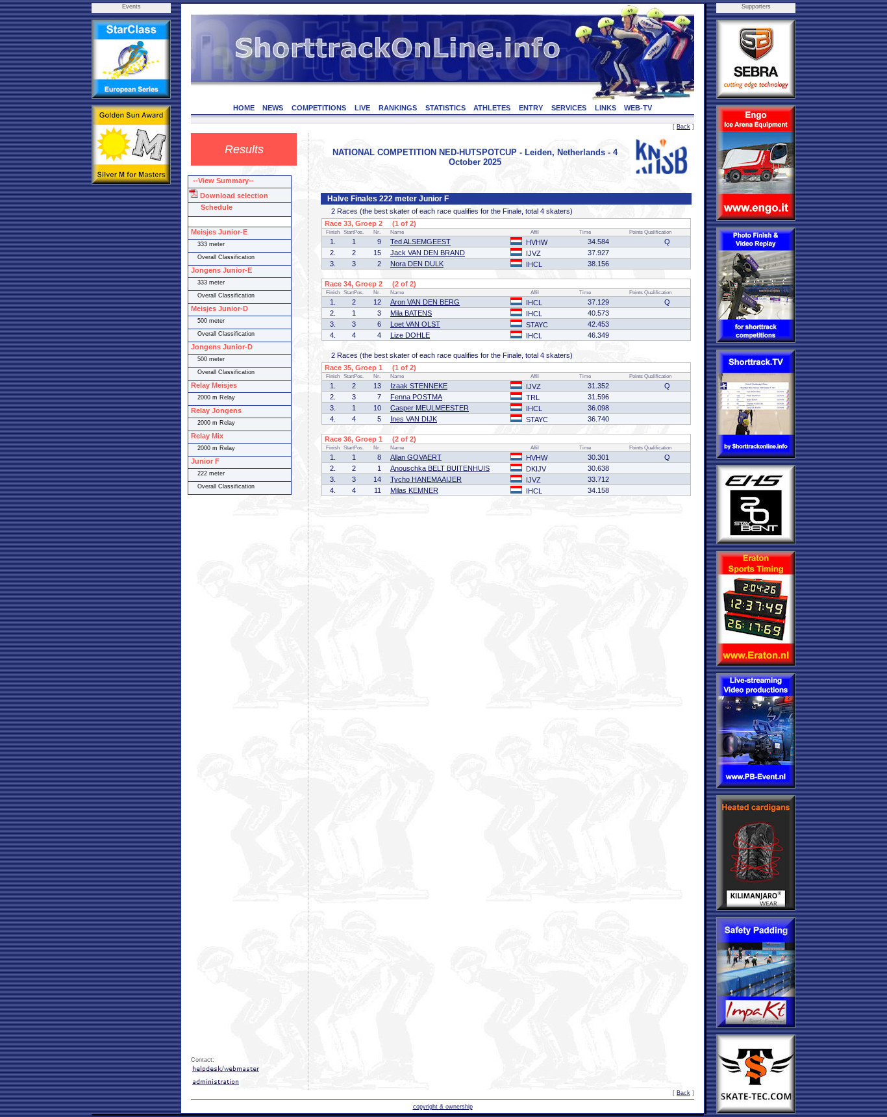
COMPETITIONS (319, 108)
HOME (244, 108)
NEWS (272, 108)
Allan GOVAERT (416, 457)
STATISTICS (445, 108)
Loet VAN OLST (415, 324)
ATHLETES (491, 108)
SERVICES (568, 108)
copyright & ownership (443, 1106)
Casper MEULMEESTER (429, 408)
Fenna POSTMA (416, 397)
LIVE (362, 108)
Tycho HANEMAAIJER (426, 479)
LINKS (605, 108)
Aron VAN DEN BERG (425, 302)
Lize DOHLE (410, 335)
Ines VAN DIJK (413, 419)
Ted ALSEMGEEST (420, 241)
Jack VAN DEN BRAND (427, 253)
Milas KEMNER (414, 490)
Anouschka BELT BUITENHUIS (440, 468)
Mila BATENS (411, 313)
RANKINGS (398, 108)
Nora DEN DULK (416, 264)
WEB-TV (638, 108)
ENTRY (531, 108)
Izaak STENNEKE (418, 386)
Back (683, 126)
